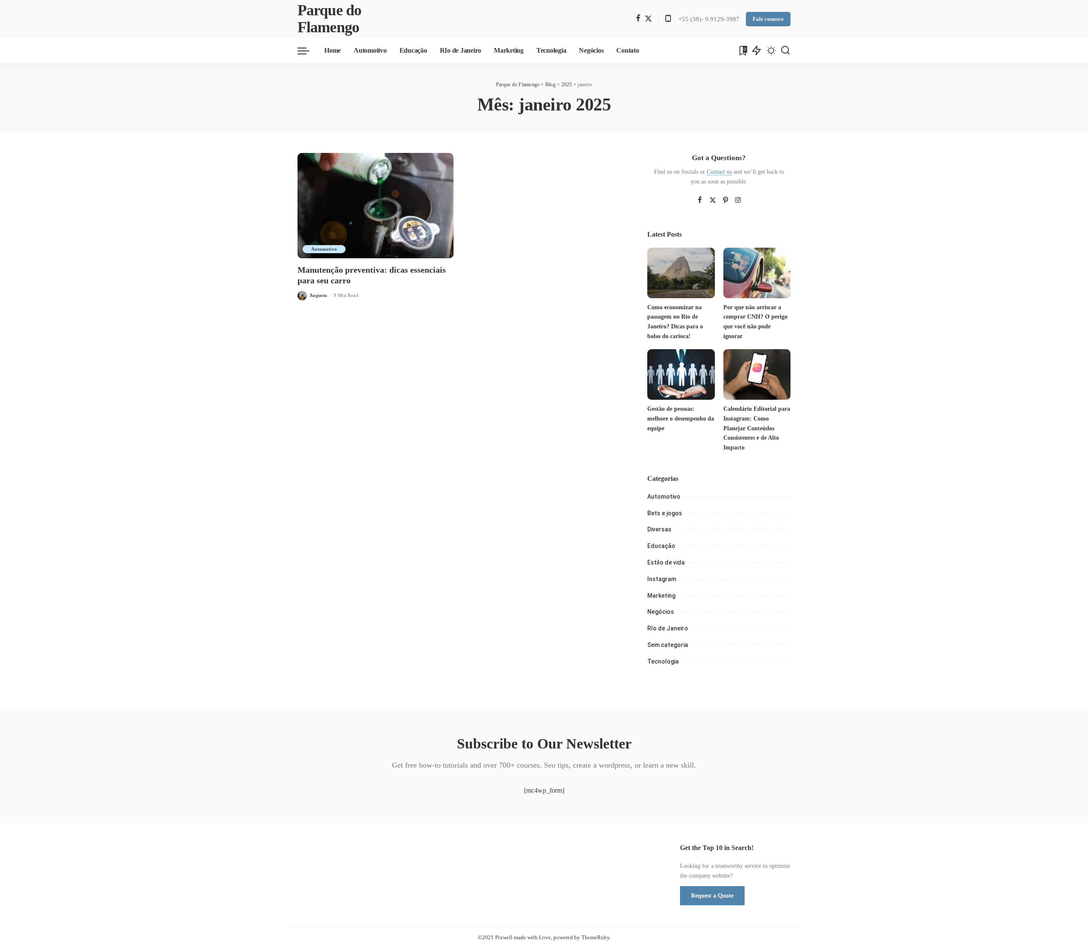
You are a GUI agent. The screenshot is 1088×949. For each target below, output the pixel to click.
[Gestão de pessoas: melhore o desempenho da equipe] (680, 374)
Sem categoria (667, 644)
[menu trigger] (308, 50)
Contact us (719, 172)
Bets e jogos (664, 513)
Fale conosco (768, 19)
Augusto (318, 295)
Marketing (661, 595)
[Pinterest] (725, 200)
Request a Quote (712, 896)
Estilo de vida (666, 562)
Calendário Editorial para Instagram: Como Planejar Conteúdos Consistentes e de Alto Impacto (756, 428)
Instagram (661, 579)
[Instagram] (738, 200)
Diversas (659, 529)
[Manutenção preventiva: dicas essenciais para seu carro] (375, 205)
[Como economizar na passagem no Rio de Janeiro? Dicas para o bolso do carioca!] (680, 273)
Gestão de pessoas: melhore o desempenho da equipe (680, 418)
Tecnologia (663, 661)
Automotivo (324, 248)
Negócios (660, 611)
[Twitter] (648, 19)
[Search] (785, 50)
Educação (661, 545)
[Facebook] (638, 19)
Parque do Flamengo (329, 19)
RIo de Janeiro (667, 628)
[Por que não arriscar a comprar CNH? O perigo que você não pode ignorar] (756, 273)
